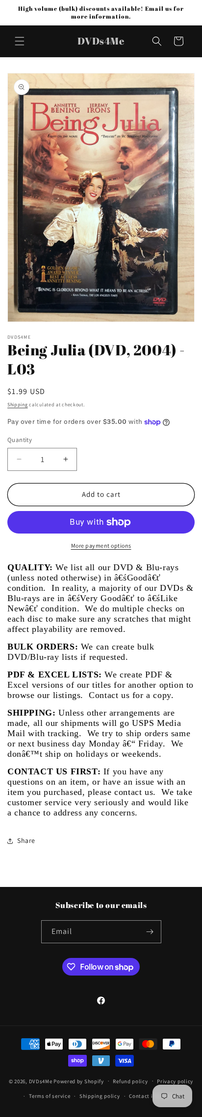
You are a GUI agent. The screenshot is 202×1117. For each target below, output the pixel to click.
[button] (19, 41)
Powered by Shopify (78, 1080)
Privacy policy (175, 1081)
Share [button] (26, 840)
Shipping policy (99, 1096)
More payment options (101, 545)
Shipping (17, 404)
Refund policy (130, 1081)
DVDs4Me (40, 1080)
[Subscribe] (150, 931)
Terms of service (49, 1096)
